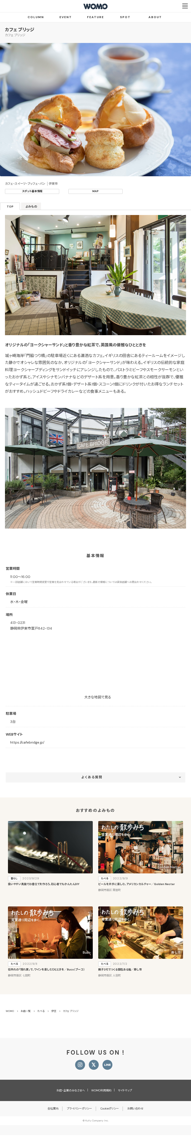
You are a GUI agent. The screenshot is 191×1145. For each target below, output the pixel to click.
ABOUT (155, 17)
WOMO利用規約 (101, 1090)
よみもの (31, 207)
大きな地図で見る (97, 697)
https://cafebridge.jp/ (27, 742)
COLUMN (36, 17)
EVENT (65, 17)
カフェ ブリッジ (19, 30)
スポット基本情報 (32, 191)
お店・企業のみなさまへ (70, 1090)
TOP (10, 207)
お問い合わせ (135, 1108)
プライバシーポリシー (79, 1108)
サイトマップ (125, 1090)
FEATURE (95, 17)
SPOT (125, 17)
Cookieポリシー (109, 1108)
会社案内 (53, 1108)
